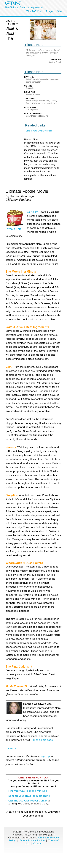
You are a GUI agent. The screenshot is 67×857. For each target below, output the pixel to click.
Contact (37, 843)
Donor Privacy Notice (32, 840)
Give (59, 11)
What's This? (15, 228)
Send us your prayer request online (29, 795)
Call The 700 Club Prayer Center (27, 800)
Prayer (50, 11)
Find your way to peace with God (27, 790)
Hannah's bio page (42, 739)
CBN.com (32, 211)
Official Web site (39, 131)
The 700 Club (34, 11)
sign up (45, 755)
